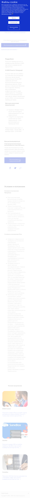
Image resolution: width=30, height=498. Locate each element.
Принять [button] (14, 18)
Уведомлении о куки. (6, 14)
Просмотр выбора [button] (14, 27)
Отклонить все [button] (13, 22)
